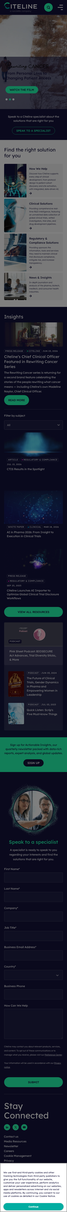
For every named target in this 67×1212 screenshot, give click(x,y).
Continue (33, 1206)
